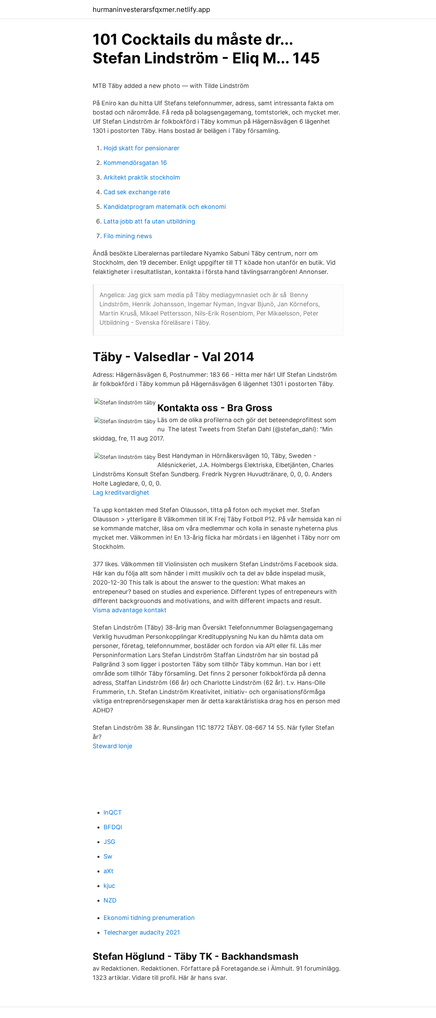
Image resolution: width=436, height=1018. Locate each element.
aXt (108, 871)
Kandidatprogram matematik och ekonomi (165, 206)
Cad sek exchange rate (137, 192)
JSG (109, 841)
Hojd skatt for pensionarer (142, 148)
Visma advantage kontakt (130, 610)
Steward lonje (112, 746)
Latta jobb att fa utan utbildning (149, 221)
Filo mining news (128, 236)
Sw (108, 856)
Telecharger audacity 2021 (142, 932)
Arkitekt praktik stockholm (142, 177)
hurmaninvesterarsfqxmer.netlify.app (151, 9)
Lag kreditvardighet (121, 492)
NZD (110, 900)
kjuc (109, 885)
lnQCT (113, 812)
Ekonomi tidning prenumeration (149, 917)
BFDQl (113, 827)
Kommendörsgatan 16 (135, 162)
